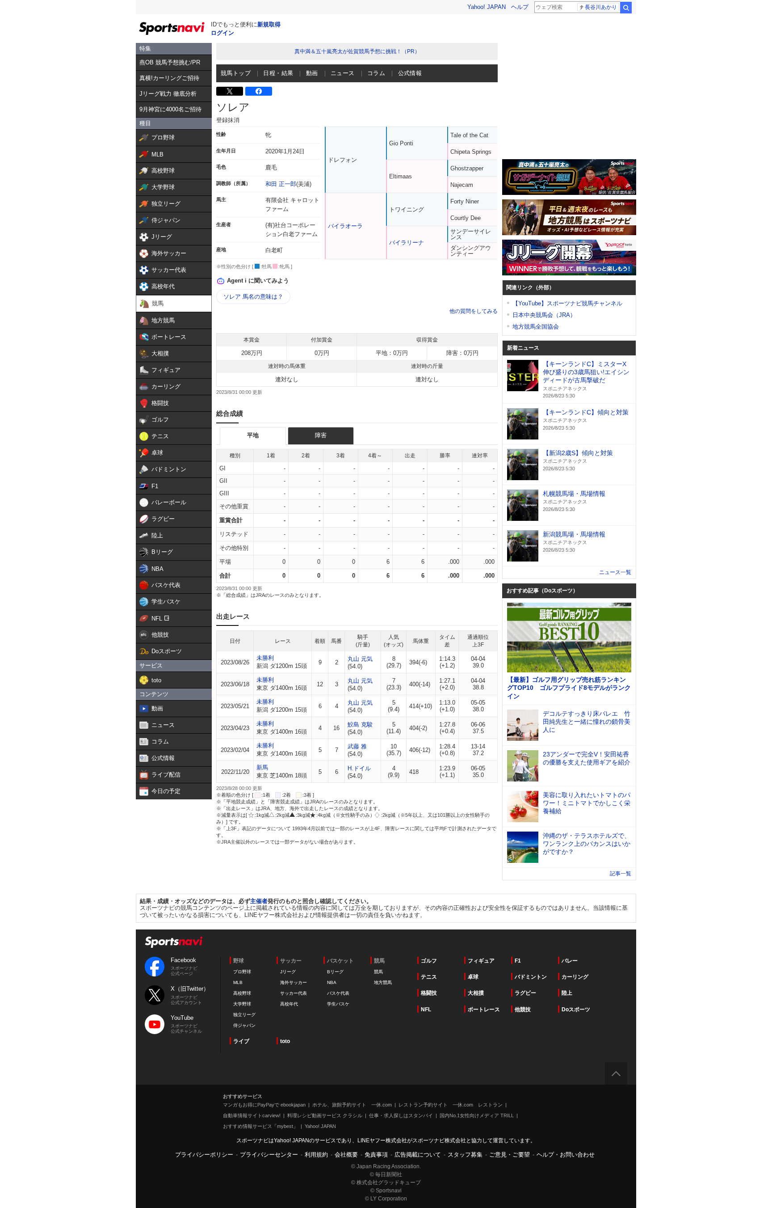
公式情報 (410, 73)
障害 (321, 435)
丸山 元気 (360, 658)
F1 (518, 961)
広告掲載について (417, 1154)
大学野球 (242, 1003)
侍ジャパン (244, 1025)
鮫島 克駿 (360, 724)
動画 (312, 73)
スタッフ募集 (465, 1154)
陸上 (567, 993)
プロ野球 (242, 971)
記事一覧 (620, 873)
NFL (426, 1009)
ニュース (343, 73)
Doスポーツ (576, 1009)
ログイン (222, 33)
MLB (238, 982)
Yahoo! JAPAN (486, 7)
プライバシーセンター (269, 1154)
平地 (253, 435)
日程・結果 (278, 73)
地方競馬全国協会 (535, 326)
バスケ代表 (338, 993)
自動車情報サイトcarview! (252, 1115)
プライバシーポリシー (204, 1154)
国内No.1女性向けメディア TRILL (477, 1115)
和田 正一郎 (280, 184)
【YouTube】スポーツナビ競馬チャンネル (567, 303)
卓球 (473, 977)
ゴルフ (429, 961)
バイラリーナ (406, 242)
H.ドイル (359, 768)
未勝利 (265, 658)
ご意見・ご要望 (509, 1154)
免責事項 (376, 1154)
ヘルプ (520, 7)
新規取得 (269, 24)
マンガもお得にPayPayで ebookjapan (264, 1104)
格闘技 (429, 993)
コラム (376, 73)
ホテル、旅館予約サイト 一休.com (352, 1104)
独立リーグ (244, 1014)
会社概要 (346, 1154)
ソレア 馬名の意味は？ (253, 296)
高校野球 (242, 993)
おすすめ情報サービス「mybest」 (260, 1126)
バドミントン (531, 977)
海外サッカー (293, 982)
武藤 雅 (357, 746)
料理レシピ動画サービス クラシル (324, 1115)
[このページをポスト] (229, 91)
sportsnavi (174, 942)
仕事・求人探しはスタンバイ (401, 1115)
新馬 (262, 767)
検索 (626, 7)
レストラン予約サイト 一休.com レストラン (451, 1104)
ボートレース (484, 1009)
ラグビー (525, 993)
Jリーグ (288, 971)
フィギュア (481, 961)
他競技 (523, 1009)
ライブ (241, 1041)
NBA (331, 982)
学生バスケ (338, 1003)
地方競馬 (383, 982)
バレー (570, 961)
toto (285, 1041)
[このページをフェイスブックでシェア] (258, 91)
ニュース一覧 (615, 572)
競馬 (378, 971)
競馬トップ (236, 73)
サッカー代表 (293, 993)
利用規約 (316, 1154)
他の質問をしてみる (473, 311)
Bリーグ (335, 971)
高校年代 (289, 1003)
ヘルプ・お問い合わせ (566, 1154)
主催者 (259, 901)
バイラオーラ (345, 226)
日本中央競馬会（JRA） (544, 315)
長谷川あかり (601, 7)
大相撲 (476, 993)
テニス (429, 977)
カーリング (575, 977)
